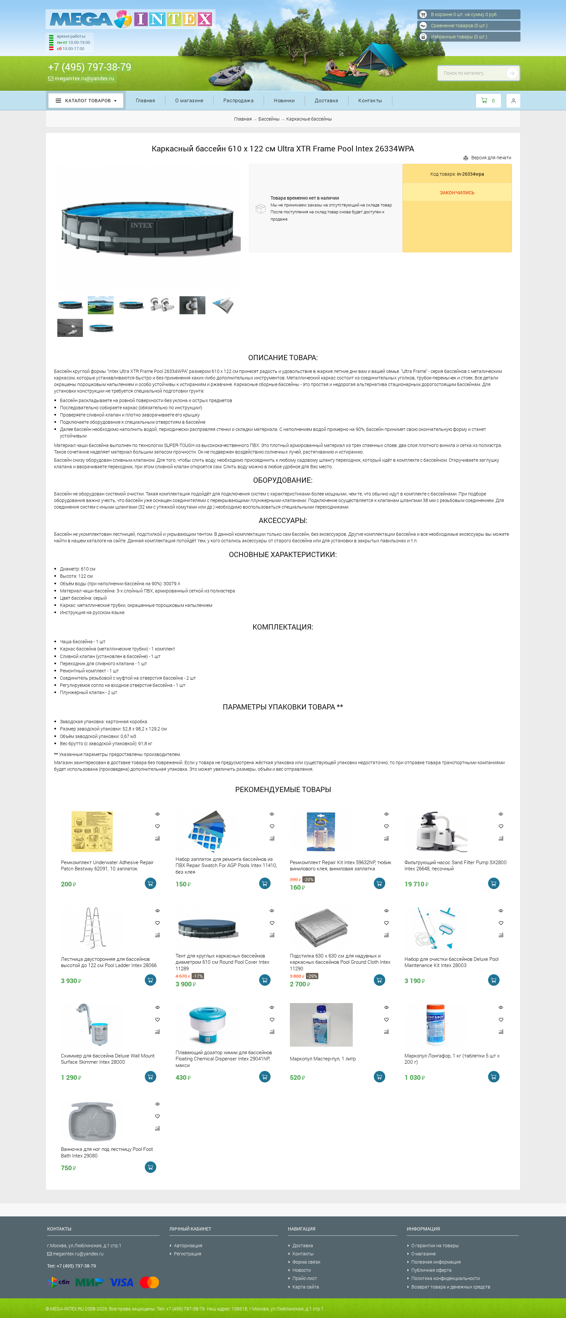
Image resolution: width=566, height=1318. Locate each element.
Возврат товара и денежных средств (450, 1287)
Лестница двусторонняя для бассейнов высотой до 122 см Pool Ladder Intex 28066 (109, 961)
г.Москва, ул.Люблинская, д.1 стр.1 (84, 1245)
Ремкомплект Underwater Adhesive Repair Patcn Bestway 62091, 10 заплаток (107, 865)
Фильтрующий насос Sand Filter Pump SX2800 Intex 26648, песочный (456, 865)
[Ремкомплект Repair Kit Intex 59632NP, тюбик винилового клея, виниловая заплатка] (332, 831)
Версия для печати (491, 157)
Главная (145, 100)
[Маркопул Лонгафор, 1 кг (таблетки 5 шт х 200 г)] (447, 1025)
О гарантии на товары (435, 1245)
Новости (301, 1270)
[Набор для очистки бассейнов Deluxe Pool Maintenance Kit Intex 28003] (447, 928)
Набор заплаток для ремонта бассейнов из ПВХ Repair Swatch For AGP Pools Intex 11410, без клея (226, 865)
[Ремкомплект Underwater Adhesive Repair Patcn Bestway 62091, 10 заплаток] (103, 831)
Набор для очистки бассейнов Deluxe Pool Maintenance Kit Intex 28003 (452, 961)
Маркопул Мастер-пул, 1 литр (323, 1058)
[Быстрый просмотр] (157, 814)
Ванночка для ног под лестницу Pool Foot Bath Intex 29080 (107, 1152)
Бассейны (269, 119)
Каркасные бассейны (309, 119)
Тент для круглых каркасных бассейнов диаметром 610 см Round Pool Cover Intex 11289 (222, 962)
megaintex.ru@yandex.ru (83, 78)
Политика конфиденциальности (445, 1278)
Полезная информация (436, 1262)
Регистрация (187, 1253)
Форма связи (306, 1262)
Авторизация (188, 1245)
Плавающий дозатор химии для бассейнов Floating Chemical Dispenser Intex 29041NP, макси (224, 1058)
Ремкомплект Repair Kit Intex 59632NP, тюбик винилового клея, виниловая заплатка (340, 865)
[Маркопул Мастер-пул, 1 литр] (332, 1025)
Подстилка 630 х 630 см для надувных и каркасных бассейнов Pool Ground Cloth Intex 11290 (340, 962)
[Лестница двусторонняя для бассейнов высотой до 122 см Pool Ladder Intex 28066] (103, 928)
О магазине (189, 100)
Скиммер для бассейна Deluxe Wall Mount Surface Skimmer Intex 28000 (108, 1058)
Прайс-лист (304, 1278)
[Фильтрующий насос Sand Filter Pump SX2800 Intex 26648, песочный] (447, 831)
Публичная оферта (431, 1270)
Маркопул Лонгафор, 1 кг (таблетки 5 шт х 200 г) (452, 1058)
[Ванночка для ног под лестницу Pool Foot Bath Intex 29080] (103, 1121)
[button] (157, 826)
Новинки (284, 100)
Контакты (370, 100)
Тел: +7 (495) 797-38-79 (71, 1266)
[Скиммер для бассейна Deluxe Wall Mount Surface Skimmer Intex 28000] (103, 1025)
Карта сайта (305, 1287)
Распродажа (238, 100)
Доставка (326, 100)
